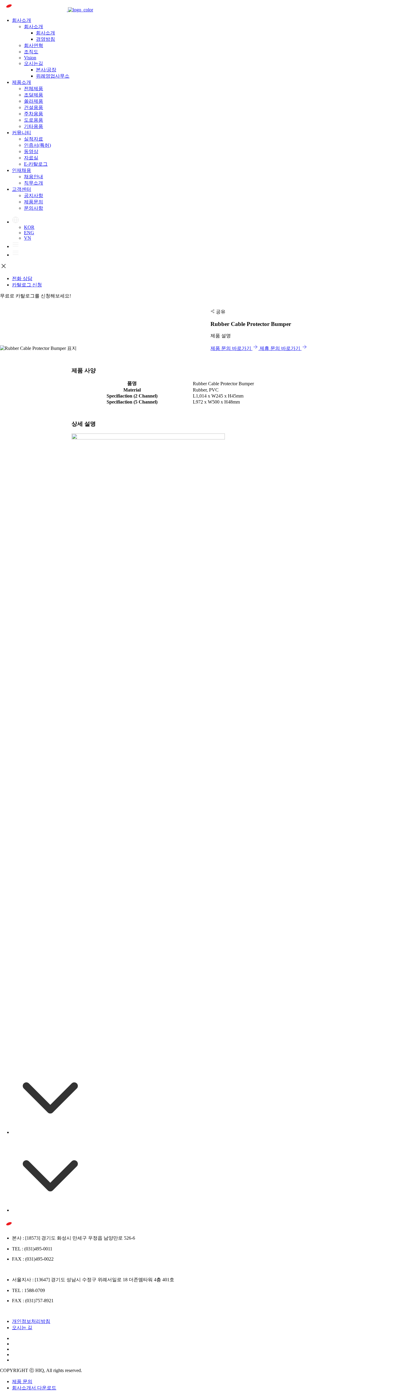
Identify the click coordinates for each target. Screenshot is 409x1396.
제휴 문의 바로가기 (281, 348)
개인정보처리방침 (31, 1321)
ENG (29, 232)
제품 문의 (22, 1381)
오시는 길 (22, 1327)
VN (27, 238)
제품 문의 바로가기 (231, 348)
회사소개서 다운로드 (34, 1387)
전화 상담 (22, 278)
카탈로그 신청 (27, 284)
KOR (29, 227)
